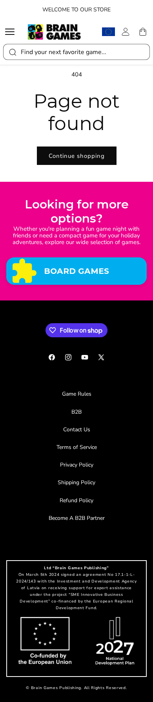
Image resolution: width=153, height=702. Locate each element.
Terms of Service (76, 447)
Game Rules (76, 394)
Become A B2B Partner (77, 518)
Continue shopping (77, 156)
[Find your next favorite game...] (12, 52)
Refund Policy (76, 500)
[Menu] (11, 31)
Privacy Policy (76, 465)
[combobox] (76, 52)
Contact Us (76, 429)
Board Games (76, 271)
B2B (76, 412)
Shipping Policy (76, 482)
